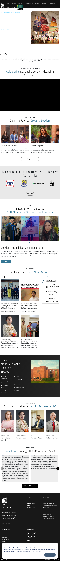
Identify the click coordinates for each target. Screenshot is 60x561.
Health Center (18, 385)
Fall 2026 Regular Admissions (10, 12)
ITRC (44, 512)
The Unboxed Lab (47, 514)
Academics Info (31, 507)
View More (30, 193)
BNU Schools (46, 501)
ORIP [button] (8, 7)
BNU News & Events (39, 272)
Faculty (45, 510)
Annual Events (5, 539)
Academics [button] (29, 3)
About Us (29, 501)
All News (7, 277)
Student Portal (5, 526)
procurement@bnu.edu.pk (8, 257)
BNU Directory (30, 540)
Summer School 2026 (48, 516)
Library (4, 390)
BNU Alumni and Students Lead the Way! (30, 212)
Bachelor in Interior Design (8, 29)
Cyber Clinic (46, 507)
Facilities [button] (37, 3)
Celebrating (13, 71)
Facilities (4, 535)
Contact (29, 510)
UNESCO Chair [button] (51, 3)
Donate (13, 7)
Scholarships (16, 33)
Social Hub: (11, 451)
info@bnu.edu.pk (6, 507)
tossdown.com (55, 559)
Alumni (28, 505)
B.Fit (16, 382)
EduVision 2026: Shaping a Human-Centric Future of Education (52, 281)
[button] (29, 242)
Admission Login (6, 523)
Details (6, 261)
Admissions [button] (21, 3)
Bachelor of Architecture (8, 26)
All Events (49, 277)
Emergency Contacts (32, 512)
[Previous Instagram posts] (2, 468)
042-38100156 (5, 510)
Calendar (4, 533)
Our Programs (6, 33)
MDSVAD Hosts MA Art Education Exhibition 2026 (52, 292)
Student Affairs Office (48, 503)
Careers (43, 3)
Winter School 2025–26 (48, 518)
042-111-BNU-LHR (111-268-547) (10, 512)
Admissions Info (31, 503)
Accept (50, 555)
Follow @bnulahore (30, 486)
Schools (14, 3)
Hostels (4, 393)
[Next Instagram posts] (57, 468)
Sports (17, 376)
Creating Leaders (40, 120)
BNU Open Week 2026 (51, 298)
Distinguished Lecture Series (50, 505)
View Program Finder (30, 159)
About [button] (8, 3)
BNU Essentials (18, 379)
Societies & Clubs (19, 387)
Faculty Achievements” (43, 406)
